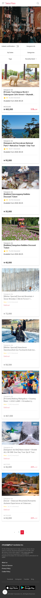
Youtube (26, 579)
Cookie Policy (6, 571)
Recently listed (30, 59)
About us (4, 562)
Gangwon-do (31, 46)
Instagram (18, 579)
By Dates (10, 52)
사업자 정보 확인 (28, 552)
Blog (32, 579)
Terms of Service (7, 565)
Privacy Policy (6, 568)
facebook (10, 579)
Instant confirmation (8, 46)
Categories (30, 52)
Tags (10, 59)
